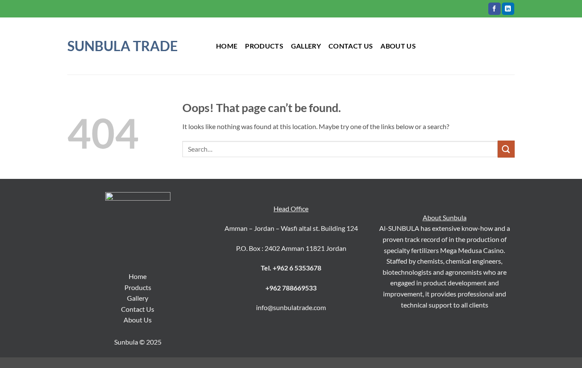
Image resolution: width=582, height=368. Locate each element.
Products (137, 287)
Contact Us (137, 309)
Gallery (137, 298)
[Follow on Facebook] (494, 9)
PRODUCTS (264, 46)
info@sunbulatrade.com (291, 307)
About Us (138, 320)
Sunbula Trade (122, 46)
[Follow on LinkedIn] (508, 9)
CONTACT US (350, 46)
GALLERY (306, 46)
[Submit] (506, 149)
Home (226, 46)
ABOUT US (398, 46)
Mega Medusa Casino (472, 250)
